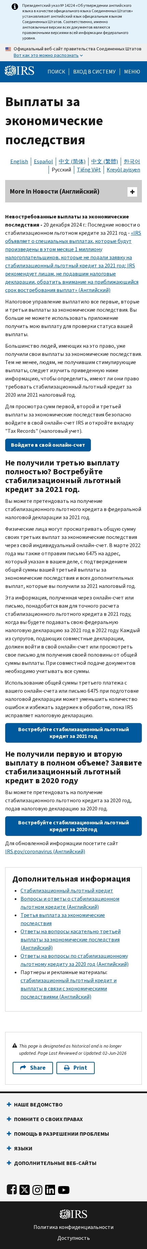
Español (43, 161)
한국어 (132, 161)
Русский (61, 169)
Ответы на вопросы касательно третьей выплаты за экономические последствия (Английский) (71, 939)
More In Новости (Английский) (54, 191)
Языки (23, 1148)
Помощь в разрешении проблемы (61, 1133)
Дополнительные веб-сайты (55, 1163)
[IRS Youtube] (64, 1188)
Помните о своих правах (48, 1119)
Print (80, 1068)
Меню (132, 71)
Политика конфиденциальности (73, 1227)
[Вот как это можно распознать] (73, 52)
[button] (94, 71)
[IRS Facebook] (12, 1188)
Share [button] (37, 1068)
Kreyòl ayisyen (123, 169)
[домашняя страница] (19, 69)
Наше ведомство (38, 1104)
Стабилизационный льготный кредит (67, 890)
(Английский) (45, 851)
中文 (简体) (72, 161)
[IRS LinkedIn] (50, 1188)
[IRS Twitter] (24, 1188)
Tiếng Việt (89, 169)
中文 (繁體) (104, 161)
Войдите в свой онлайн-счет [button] (48, 444)
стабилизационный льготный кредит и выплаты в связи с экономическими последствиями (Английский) (69, 988)
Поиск (56, 71)
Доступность (73, 1238)
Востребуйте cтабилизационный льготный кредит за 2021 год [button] (73, 733)
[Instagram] (37, 1188)
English (19, 161)
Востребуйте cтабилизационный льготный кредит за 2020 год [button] (73, 826)
